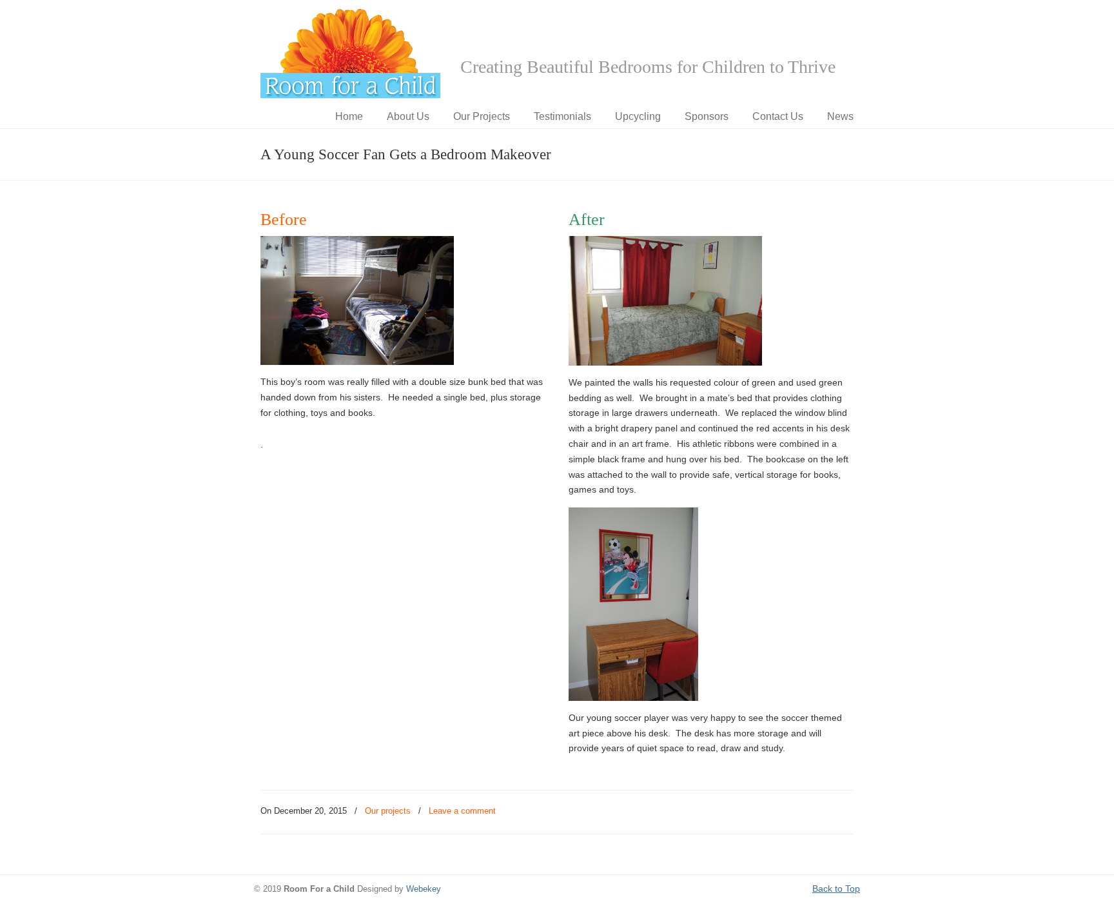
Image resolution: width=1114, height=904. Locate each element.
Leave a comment (462, 811)
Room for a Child (350, 52)
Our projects (388, 811)
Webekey (423, 889)
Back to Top (836, 888)
